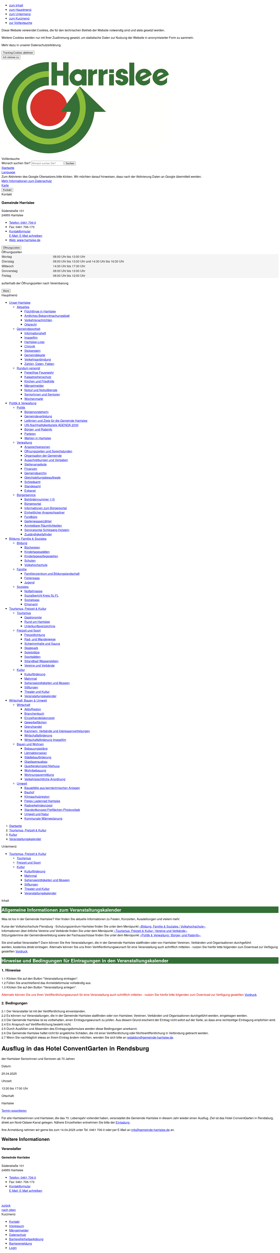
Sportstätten (32, 656)
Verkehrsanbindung (37, 359)
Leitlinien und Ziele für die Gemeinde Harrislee (55, 420)
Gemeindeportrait (28, 329)
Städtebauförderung (37, 757)
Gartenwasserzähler (38, 521)
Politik (21, 407)
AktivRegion (32, 709)
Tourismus (24, 613)
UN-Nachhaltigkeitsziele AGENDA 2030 (51, 425)
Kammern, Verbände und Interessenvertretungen (57, 731)
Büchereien (32, 547)
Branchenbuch (34, 713)
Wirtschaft (23, 705)
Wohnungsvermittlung (39, 774)
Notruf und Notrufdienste (40, 390)
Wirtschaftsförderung (38, 735)
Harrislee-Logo (34, 342)
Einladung (123, 1122)
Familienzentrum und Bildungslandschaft (51, 573)
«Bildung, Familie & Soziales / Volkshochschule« (172, 926)
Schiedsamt (32, 482)
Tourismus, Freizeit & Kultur (27, 608)
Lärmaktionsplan (35, 753)
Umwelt (22, 783)
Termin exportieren (14, 1110)
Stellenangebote (35, 464)
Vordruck (21, 951)
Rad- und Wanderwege (40, 639)
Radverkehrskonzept (38, 805)
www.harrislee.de (24, 240)
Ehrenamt (31, 604)
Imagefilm (31, 337)
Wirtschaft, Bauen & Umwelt (28, 700)
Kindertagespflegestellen (41, 556)
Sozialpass (31, 600)
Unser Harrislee (19, 302)
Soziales (23, 586)
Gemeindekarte (34, 355)
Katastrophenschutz (37, 377)
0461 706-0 (22, 222)
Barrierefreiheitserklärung (26, 1239)
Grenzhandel (33, 726)
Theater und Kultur (37, 691)
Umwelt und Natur (36, 814)
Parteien (30, 433)
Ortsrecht (30, 324)
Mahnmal (30, 678)
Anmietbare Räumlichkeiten (43, 525)
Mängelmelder (34, 385)
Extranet (30, 490)
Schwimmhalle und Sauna (42, 643)
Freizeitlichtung (34, 635)
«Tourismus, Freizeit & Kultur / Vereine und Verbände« (150, 931)
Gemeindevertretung (38, 416)
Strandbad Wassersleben (41, 661)
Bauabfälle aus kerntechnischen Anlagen (52, 788)
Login (13, 1248)
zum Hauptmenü (20, 9)
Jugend (29, 582)
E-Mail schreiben (25, 235)
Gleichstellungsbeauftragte (42, 477)
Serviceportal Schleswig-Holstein (46, 530)
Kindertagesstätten (37, 552)
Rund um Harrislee (37, 621)
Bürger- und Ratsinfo (38, 429)
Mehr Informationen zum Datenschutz (27, 181)
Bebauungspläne (36, 748)
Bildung (22, 543)
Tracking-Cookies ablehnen (18, 52)
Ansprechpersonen (37, 447)
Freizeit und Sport (29, 630)
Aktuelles (23, 307)
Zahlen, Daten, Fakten (39, 364)
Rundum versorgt (28, 368)
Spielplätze (32, 652)
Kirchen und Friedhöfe (39, 381)
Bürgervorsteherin (36, 412)
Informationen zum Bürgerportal (45, 508)
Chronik (29, 346)
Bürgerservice (26, 495)
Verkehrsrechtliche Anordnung (44, 779)
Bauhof (29, 792)
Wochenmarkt (33, 399)
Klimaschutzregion (37, 796)
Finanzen (30, 468)
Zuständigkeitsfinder (38, 534)
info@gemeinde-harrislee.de (150, 1130)
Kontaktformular (19, 231)
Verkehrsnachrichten (38, 320)
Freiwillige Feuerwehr (39, 372)
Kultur (21, 670)
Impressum (16, 1226)
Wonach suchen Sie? (16, 163)
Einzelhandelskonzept (39, 718)
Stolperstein (32, 350)
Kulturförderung (34, 674)
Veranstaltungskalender (40, 696)
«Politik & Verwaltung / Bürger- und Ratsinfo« (170, 935)
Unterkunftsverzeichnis (39, 626)
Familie (22, 569)
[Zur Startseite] (86, 154)
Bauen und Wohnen (30, 744)
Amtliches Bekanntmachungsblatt (47, 315)
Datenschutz (17, 1234)
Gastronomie (33, 617)
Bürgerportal (32, 503)
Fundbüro (30, 517)
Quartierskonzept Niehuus (42, 766)
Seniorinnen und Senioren (42, 394)
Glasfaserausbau (35, 761)
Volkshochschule (35, 565)
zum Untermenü (20, 14)
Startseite (15, 826)
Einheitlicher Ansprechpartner (44, 512)
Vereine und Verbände (39, 665)
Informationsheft (35, 333)
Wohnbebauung (35, 770)
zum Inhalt (16, 5)
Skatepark (31, 648)
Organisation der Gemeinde (43, 455)
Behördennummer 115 (39, 499)
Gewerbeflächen (35, 722)
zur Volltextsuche (20, 23)
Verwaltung (24, 442)
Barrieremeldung (20, 1243)
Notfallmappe (33, 591)
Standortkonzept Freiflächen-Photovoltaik (52, 809)
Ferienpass (32, 578)
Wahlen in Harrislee (37, 438)
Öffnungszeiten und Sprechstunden (48, 451)
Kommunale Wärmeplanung (43, 818)
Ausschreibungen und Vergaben (46, 460)
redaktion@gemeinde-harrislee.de (150, 1037)
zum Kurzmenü (19, 18)
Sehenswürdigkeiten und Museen (47, 683)
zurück (6, 1205)
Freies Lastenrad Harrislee (42, 801)
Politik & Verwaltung (22, 403)
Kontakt (14, 1221)
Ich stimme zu (11, 57)
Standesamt (32, 486)
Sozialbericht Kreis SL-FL (41, 595)
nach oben (9, 1210)
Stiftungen (31, 687)
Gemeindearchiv (35, 473)
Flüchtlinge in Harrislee (40, 311)
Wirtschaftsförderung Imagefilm (45, 740)
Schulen (30, 560)
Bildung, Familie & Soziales (27, 538)
